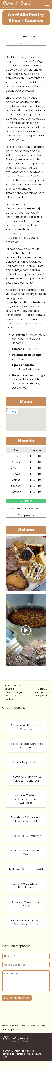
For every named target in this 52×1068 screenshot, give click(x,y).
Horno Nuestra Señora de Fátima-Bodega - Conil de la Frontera (14, 692)
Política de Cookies (26, 1053)
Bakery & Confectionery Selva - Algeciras (38, 692)
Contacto (17, 1050)
